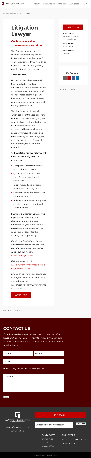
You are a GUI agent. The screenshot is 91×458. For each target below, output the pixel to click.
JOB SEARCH (60, 415)
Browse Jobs (74, 4)
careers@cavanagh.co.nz (17, 427)
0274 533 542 (17, 431)
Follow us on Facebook (73, 78)
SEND (6, 397)
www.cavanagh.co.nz (22, 255)
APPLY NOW (21, 295)
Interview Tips (48, 446)
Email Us (65, 78)
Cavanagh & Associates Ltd (48, 455)
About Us (37, 4)
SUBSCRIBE (81, 423)
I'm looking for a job (15, 369)
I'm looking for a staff (37, 369)
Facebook (15, 438)
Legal (65, 36)
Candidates (47, 4)
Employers (57, 4)
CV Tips (45, 442)
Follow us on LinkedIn (77, 78)
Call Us (69, 78)
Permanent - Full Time (28, 45)
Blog (65, 4)
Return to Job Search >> (12, 310)
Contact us (84, 4)
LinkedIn (20, 438)
